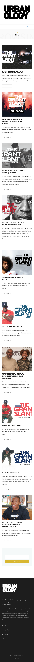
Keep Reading (7, 86)
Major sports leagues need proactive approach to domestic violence (12, 525)
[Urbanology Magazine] (17, 12)
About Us (4, 626)
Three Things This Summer (12, 327)
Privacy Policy (5, 630)
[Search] (30, 27)
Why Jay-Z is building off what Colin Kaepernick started (13, 224)
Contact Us (4, 638)
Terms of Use (5, 634)
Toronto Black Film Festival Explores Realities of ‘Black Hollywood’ (13, 376)
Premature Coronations (11, 425)
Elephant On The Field (10, 473)
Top (17, 658)
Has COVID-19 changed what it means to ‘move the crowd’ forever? (13, 121)
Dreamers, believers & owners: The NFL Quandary (13, 172)
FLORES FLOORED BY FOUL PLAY (12, 72)
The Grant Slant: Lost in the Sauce (13, 278)
